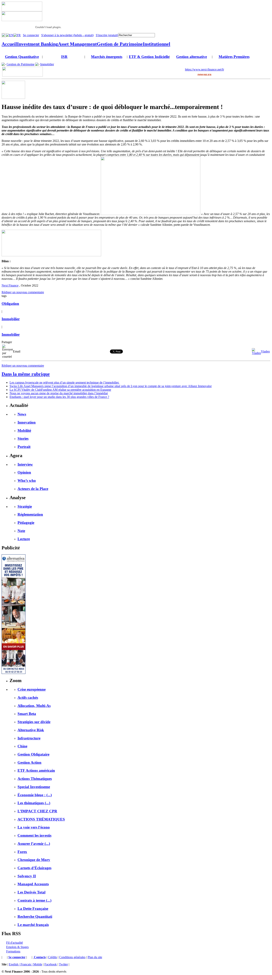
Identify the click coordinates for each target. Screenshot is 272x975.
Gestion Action (29, 762)
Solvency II (27, 876)
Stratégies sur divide (34, 722)
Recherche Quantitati (35, 916)
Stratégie (25, 506)
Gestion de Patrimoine (120, 44)
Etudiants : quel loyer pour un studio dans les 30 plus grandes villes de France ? (59, 397)
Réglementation (30, 514)
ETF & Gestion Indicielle (149, 57)
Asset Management (77, 44)
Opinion (24, 472)
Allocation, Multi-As (34, 706)
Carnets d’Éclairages (34, 868)
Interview (25, 464)
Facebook (50, 964)
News (22, 414)
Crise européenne (32, 689)
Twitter (63, 964)
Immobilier (47, 64)
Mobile (37, 964)
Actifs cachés (28, 697)
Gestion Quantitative (22, 57)
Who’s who (27, 480)
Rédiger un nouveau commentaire (23, 292)
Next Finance (10, 285)
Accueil (9, 44)
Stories (23, 438)
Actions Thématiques (35, 779)
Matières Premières (234, 57)
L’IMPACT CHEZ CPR (37, 811)
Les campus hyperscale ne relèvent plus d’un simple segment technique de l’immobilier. (64, 382)
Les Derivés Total (31, 892)
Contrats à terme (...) (34, 900)
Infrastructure (29, 738)
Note (21, 531)
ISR (64, 57)
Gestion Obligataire (33, 754)
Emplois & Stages (17, 947)
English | (15, 964)
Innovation (27, 422)
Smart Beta (27, 714)
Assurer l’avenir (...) (34, 843)
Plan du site (95, 957)
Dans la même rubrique (26, 374)
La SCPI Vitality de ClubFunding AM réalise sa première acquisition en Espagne (60, 389)
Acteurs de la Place (33, 489)
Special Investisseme (34, 787)
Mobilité (24, 430)
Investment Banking (37, 44)
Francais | (27, 964)
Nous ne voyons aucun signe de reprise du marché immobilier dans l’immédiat (59, 393)
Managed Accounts (33, 884)
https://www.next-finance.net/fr (204, 69)
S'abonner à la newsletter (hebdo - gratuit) (67, 35)
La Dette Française (33, 908)
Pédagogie (26, 522)
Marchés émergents (106, 57)
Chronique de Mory (34, 860)
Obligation (10, 303)
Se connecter (31, 35)
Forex (22, 852)
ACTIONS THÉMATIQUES (41, 819)
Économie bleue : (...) (35, 795)
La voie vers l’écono (34, 827)
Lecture (24, 539)
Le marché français (33, 925)
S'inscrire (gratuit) (107, 35)
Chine (22, 746)
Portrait (24, 447)
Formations (13, 951)
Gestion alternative (191, 57)
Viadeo (265, 351)
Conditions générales (72, 957)
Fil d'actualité (14, 942)
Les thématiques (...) (34, 803)
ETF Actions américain (36, 770)
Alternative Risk (31, 730)
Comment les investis (34, 835)
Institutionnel (156, 44)
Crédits (52, 957)
